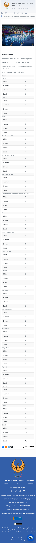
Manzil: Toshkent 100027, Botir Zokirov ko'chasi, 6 (18, 495)
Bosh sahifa (8, 16)
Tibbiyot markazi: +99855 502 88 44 (18, 506)
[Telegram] (9, 447)
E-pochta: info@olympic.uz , (12, 499)
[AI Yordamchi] (30, 537)
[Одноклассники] (6, 447)
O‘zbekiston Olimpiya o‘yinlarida (24, 16)
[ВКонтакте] (3, 447)
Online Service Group (18, 540)
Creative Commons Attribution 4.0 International (18, 532)
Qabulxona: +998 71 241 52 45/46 (18, 509)
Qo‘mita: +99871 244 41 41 (18, 502)
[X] (11, 447)
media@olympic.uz (27, 499)
